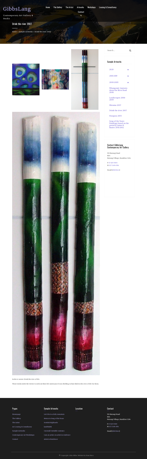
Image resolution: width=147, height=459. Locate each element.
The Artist (69, 7)
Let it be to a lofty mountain (54, 414)
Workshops (91, 7)
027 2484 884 (114, 165)
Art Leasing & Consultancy (22, 427)
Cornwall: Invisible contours (54, 431)
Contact (81, 11)
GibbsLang (17, 9)
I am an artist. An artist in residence (57, 435)
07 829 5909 (113, 163)
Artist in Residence (51, 439)
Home (48, 7)
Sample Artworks (26, 32)
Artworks (80, 7)
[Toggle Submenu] (128, 69)
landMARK (48, 427)
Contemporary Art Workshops (23, 435)
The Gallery (57, 7)
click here (115, 170)
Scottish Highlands (51, 423)
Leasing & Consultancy (107, 7)
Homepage (16, 414)
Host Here (90, 455)
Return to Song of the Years (54, 418)
